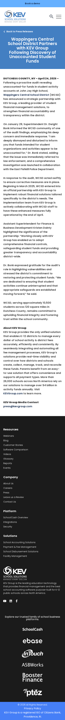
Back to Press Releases (19, 31)
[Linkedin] (10, 601)
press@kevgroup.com (17, 406)
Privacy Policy (32, 708)
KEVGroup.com (13, 393)
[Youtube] (4, 601)
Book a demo (32, 3)
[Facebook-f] (16, 601)
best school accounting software (31, 588)
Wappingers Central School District (26, 95)
